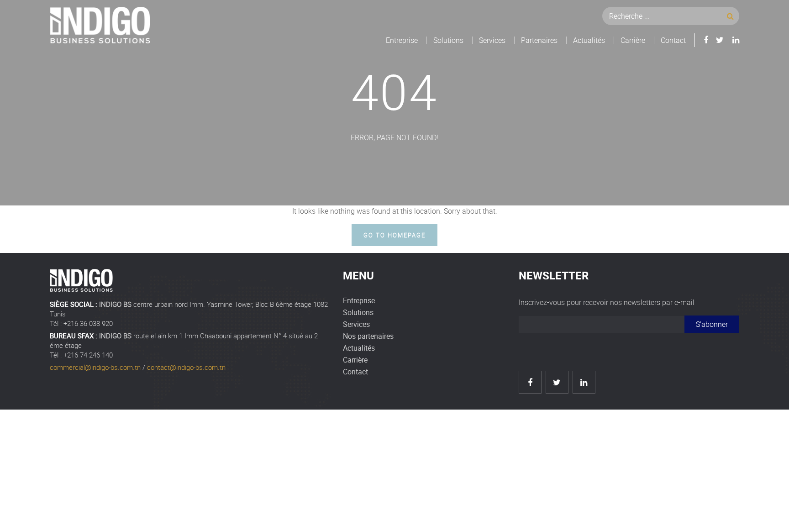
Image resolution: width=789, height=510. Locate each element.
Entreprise (402, 40)
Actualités (589, 40)
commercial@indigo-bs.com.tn (95, 367)
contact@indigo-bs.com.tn (186, 367)
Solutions (448, 40)
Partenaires (539, 40)
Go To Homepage (394, 235)
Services (492, 40)
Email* (601, 328)
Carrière (633, 40)
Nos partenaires (368, 336)
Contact (673, 40)
